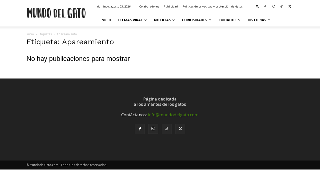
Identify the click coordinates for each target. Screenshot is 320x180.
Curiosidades (194, 20)
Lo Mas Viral (130, 20)
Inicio (105, 20)
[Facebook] (265, 6)
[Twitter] (290, 6)
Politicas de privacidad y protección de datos (212, 6)
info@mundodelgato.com (173, 115)
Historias (257, 20)
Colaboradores (149, 6)
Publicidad (171, 6)
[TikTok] (281, 6)
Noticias (162, 20)
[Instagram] (273, 6)
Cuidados (227, 20)
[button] (257, 6)
